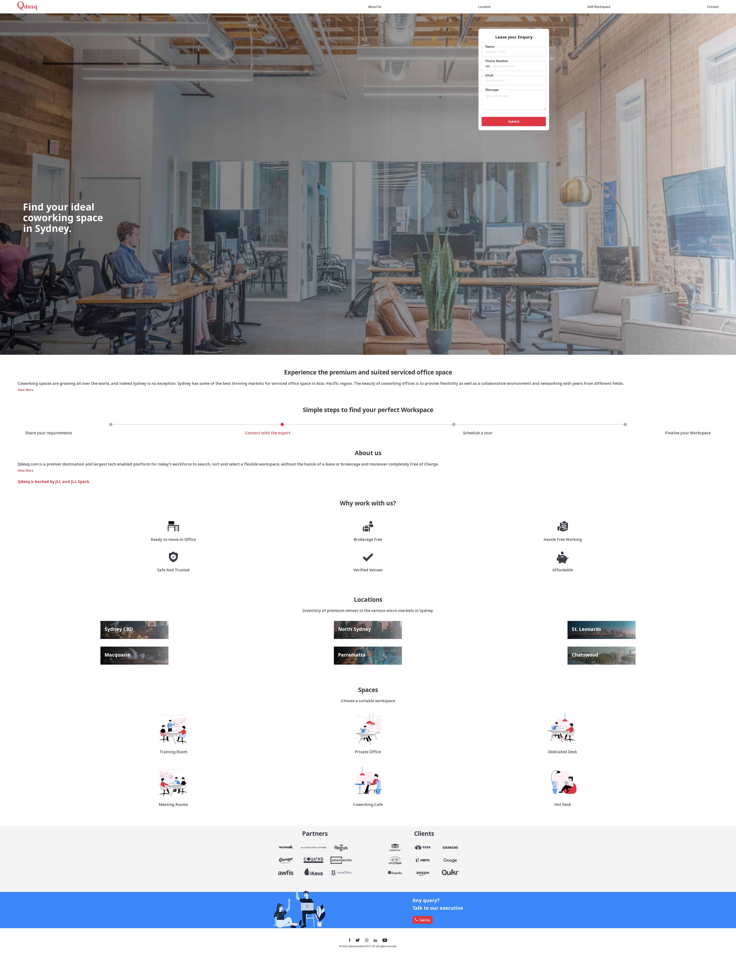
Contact (713, 7)
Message (492, 89)
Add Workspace (598, 7)
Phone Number (496, 61)
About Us (374, 7)
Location (484, 7)
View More (26, 390)
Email (489, 75)
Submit (513, 121)
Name (489, 46)
